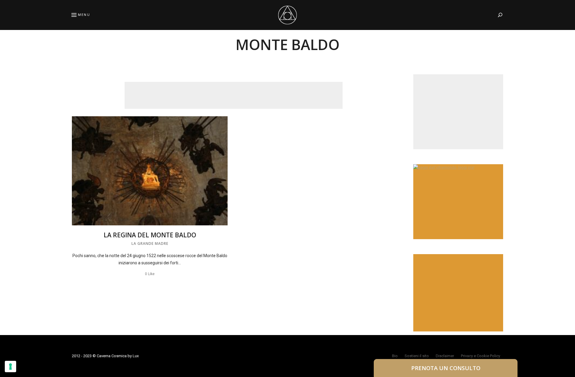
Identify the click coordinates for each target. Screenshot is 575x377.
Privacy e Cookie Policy (480, 356)
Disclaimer (445, 356)
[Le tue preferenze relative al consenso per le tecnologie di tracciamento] (10, 366)
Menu (84, 15)
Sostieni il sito (417, 356)
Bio (395, 356)
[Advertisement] (234, 95)
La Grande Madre (149, 243)
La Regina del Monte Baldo (150, 235)
